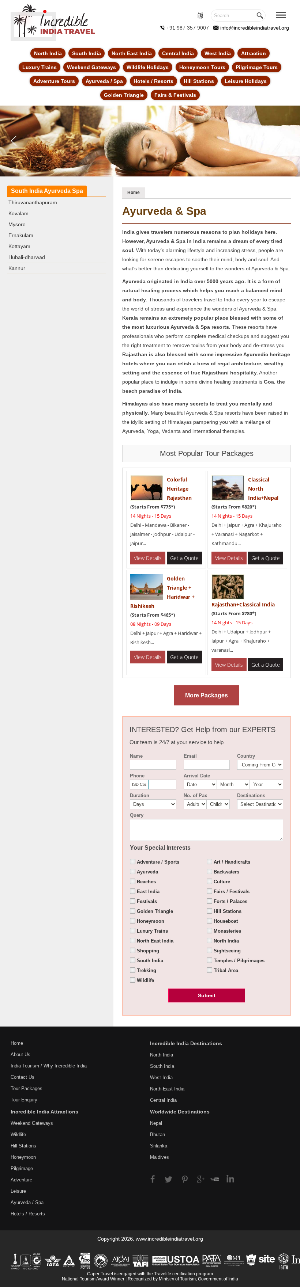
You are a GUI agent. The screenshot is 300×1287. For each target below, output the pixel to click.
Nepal (156, 1123)
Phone (137, 775)
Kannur (16, 268)
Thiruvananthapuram (32, 202)
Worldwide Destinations (180, 1112)
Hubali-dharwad (26, 257)
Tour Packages (26, 1088)
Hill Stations (199, 81)
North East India (132, 53)
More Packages (206, 695)
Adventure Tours (54, 81)
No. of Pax (195, 795)
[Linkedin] (227, 1178)
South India (86, 53)
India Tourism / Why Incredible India (49, 1066)
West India (218, 53)
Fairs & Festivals (175, 95)
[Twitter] (170, 1178)
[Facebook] (156, 1178)
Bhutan (157, 1134)
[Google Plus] (199, 1178)
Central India (178, 53)
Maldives (159, 1157)
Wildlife (18, 1134)
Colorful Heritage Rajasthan (179, 488)
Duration (139, 795)
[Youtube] (213, 1178)
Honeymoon (23, 1157)
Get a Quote (184, 558)
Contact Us (22, 1077)
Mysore (17, 224)
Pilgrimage (22, 1168)
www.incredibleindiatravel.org (169, 1239)
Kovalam (18, 213)
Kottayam (19, 246)
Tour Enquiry (24, 1100)
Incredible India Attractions (44, 1112)
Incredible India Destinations (186, 1043)
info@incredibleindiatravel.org (254, 28)
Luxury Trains (39, 67)
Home (133, 192)
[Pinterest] (185, 1178)
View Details (148, 558)
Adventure (21, 1180)
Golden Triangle (124, 95)
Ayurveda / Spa (104, 81)
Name (136, 756)
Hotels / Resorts (153, 81)
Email (190, 756)
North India (48, 53)
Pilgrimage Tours (257, 67)
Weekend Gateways (91, 67)
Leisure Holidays (246, 81)
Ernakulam (20, 235)
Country (246, 756)
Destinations (251, 795)
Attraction (253, 53)
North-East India (167, 1089)
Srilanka (158, 1146)
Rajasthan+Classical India (243, 604)
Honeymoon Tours (202, 67)
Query (136, 815)
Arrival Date (197, 775)
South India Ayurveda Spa (47, 191)
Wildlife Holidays (148, 67)
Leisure (18, 1191)
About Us (20, 1054)
